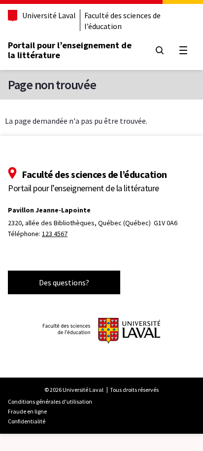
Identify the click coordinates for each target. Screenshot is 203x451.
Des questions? (64, 282)
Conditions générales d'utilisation (50, 401)
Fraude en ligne (27, 411)
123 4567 (55, 233)
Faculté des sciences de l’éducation (122, 20)
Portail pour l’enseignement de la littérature (70, 50)
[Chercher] (159, 50)
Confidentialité (26, 421)
